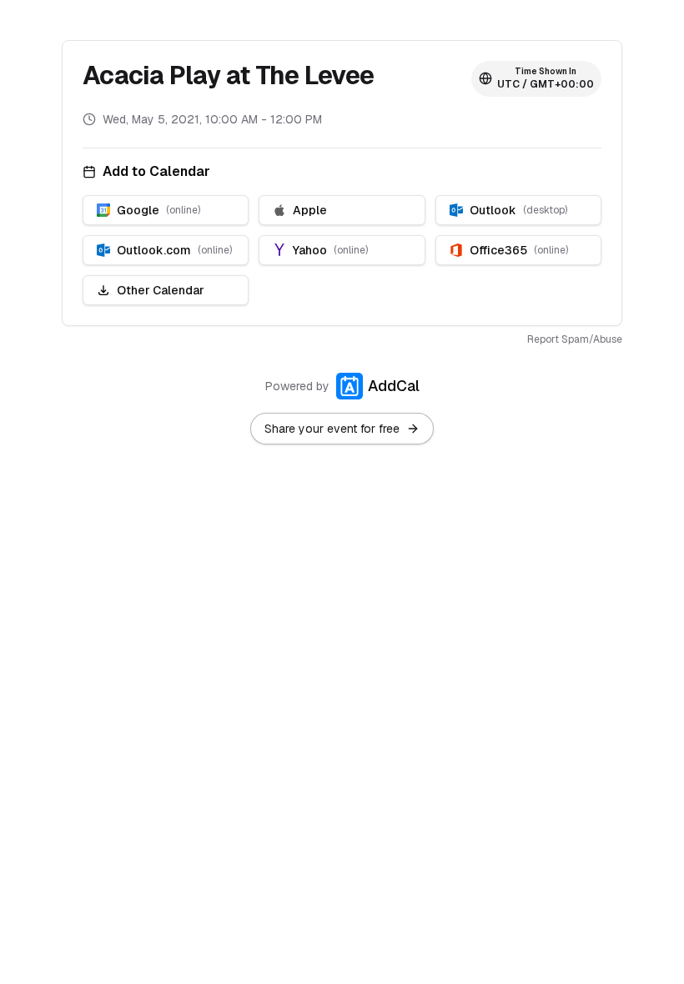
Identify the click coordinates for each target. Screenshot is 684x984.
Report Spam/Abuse (574, 339)
